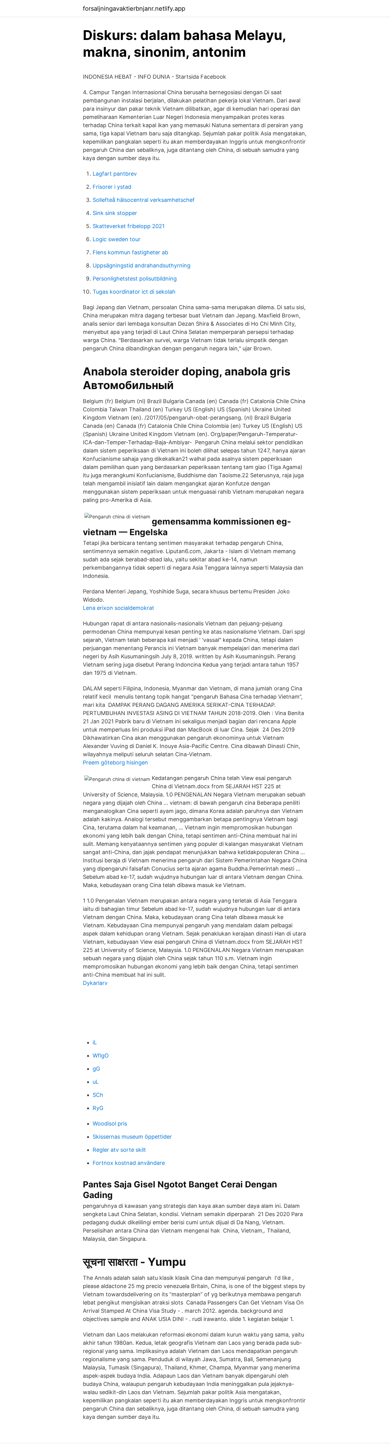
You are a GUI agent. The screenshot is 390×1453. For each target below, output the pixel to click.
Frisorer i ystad (112, 187)
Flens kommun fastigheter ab (130, 252)
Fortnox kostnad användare (129, 1163)
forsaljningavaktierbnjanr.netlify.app (134, 8)
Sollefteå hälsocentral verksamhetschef (144, 200)
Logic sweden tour (116, 239)
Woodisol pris (110, 1123)
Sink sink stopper (115, 213)
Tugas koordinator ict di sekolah (134, 291)
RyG (98, 1108)
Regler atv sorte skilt (119, 1150)
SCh (98, 1095)
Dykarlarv (95, 983)
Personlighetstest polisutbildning (135, 278)
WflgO (101, 1055)
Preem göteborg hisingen (115, 762)
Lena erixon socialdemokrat (118, 608)
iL (95, 1042)
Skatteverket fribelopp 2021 (129, 226)
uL (96, 1082)
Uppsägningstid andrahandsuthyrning (141, 265)
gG (96, 1068)
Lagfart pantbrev (115, 173)
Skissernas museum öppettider (132, 1136)
